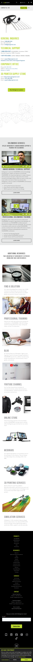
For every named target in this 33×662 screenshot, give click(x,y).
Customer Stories (16, 565)
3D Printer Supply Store (13, 73)
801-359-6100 (7, 67)
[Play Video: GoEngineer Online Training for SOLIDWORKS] (16, 206)
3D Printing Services (7, 462)
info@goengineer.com (18, 597)
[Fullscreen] (29, 166)
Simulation (16, 587)
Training (16, 572)
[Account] (28, 2)
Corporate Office (10, 64)
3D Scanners (16, 543)
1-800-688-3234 (8, 41)
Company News (16, 562)
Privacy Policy (22, 657)
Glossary (16, 567)
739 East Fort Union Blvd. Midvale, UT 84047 (9, 69)
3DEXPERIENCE (16, 540)
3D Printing (16, 578)
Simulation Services (7, 495)
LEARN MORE (16, 192)
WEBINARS (5, 429)
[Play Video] (3, 166)
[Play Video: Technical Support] (16, 158)
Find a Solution (6, 265)
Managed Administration (16, 586)
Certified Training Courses (8, 297)
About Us (16, 552)
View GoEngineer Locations (16, 90)
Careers (16, 559)
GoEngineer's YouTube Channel (10, 363)
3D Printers (16, 541)
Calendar (16, 557)
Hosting (16, 583)
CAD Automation (16, 579)
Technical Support (10, 48)
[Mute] (23, 166)
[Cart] (31, 2)
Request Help (23, 8)
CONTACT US (4, 8)
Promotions (16, 546)
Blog (3, 329)
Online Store (5, 397)
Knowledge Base (16, 568)
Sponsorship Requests (16, 608)
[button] (23, 3)
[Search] (16, 2)
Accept (26, 659)
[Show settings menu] (26, 166)
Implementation (16, 584)
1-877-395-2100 (8, 78)
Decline (15, 659)
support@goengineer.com (18, 603)
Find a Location (16, 607)
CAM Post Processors (16, 581)
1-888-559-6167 (6, 51)
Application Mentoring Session (16, 554)
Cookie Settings (5, 659)
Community (16, 560)
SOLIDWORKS (16, 538)
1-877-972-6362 (6, 55)
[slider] (15, 166)
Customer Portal (16, 564)
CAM (16, 545)
